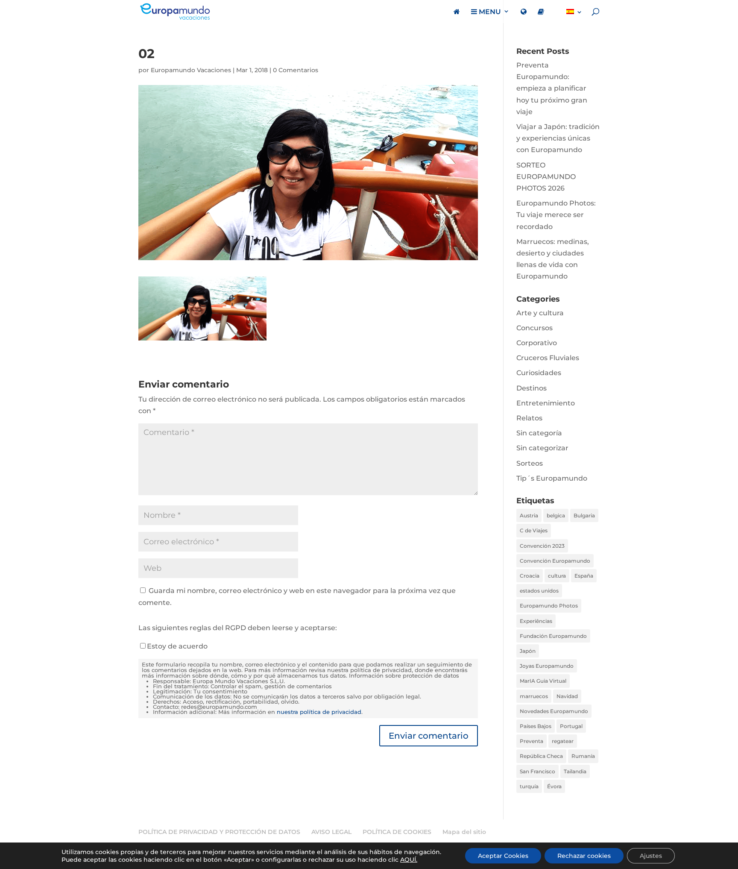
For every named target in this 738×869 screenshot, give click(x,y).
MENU (489, 12)
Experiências (536, 621)
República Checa (541, 756)
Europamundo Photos (549, 605)
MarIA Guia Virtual (543, 681)
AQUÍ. (408, 859)
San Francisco (537, 771)
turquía (529, 786)
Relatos (529, 418)
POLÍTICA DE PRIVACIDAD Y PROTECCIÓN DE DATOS (219, 832)
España (583, 575)
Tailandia (575, 771)
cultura (557, 575)
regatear (563, 741)
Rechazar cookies (584, 856)
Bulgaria (584, 515)
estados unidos (539, 590)
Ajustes (651, 856)
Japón (528, 651)
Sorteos (529, 463)
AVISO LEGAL (331, 832)
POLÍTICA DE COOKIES (397, 832)
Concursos (534, 328)
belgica (556, 515)
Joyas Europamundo (547, 666)
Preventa (531, 741)
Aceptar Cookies (503, 856)
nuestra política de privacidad (319, 712)
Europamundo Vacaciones (191, 70)
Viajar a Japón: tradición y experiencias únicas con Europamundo (558, 138)
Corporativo (536, 343)
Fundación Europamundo (553, 636)
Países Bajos (535, 726)
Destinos (531, 388)
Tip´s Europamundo (551, 478)
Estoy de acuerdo (177, 646)
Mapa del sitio (464, 832)
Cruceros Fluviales (547, 358)
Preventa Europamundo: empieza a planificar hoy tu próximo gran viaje (551, 88)
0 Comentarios (295, 70)
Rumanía (583, 756)
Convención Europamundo (555, 561)
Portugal (571, 726)
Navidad (567, 696)
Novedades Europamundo (554, 711)
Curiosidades (538, 373)
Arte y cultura (540, 313)
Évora (554, 786)
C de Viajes (534, 530)
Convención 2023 (542, 546)
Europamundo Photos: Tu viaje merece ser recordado (556, 214)
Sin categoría (539, 433)
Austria (529, 515)
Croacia (529, 575)
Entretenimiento (545, 403)
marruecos (534, 696)
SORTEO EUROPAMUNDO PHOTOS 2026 (546, 176)
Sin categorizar (542, 448)
